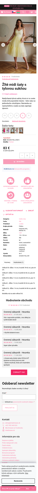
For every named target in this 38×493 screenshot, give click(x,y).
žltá (20, 221)
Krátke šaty (22, 219)
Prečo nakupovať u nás (9, 443)
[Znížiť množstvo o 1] (22, 155)
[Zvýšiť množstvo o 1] (32, 155)
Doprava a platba (7, 440)
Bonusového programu (21, 169)
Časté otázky (6, 445)
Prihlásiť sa (9, 408)
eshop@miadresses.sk (12, 423)
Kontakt (4, 463)
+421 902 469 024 (11, 425)
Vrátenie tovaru (7, 448)
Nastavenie (18, 481)
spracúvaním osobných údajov (23, 402)
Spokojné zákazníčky (9, 450)
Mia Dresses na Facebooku (14, 428)
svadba (21, 224)
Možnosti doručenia (18, 121)
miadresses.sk (10, 430)
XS (5, 115)
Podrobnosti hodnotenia (10, 79)
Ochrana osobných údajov (10, 460)
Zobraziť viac (19, 372)
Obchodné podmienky (9, 458)
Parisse (11, 142)
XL (29, 115)
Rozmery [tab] (7, 262)
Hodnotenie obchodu (19, 300)
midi (20, 233)
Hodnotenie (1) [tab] (18, 262)
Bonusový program (8, 453)
